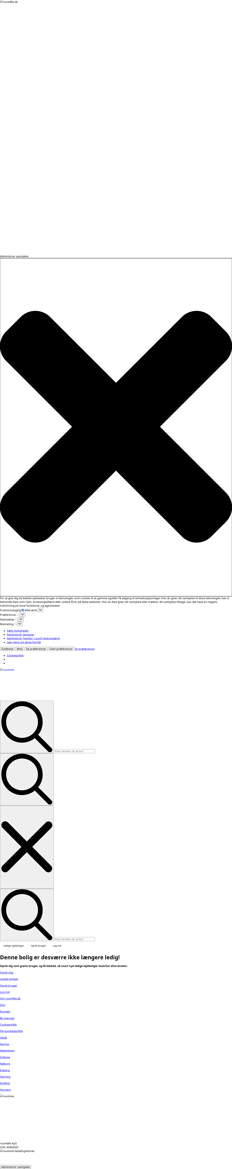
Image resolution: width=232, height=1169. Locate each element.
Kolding (5, 1083)
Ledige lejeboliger (13, 945)
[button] (116, 427)
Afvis (20, 649)
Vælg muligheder (18, 631)
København (7, 1050)
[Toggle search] (27, 779)
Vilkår (3, 1038)
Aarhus (4, 1044)
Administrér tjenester (20, 634)
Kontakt (5, 1011)
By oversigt (7, 1018)
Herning (5, 1077)
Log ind (57, 945)
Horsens (5, 1090)
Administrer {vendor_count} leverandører (33, 638)
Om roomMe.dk (10, 998)
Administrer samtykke (15, 1167)
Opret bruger (38, 945)
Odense (5, 1057)
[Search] (27, 727)
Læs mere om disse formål (24, 642)
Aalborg (5, 1064)
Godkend (7, 649)
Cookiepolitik (15, 655)
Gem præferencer (61, 649)
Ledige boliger (9, 979)
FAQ (2, 1005)
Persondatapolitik (11, 1031)
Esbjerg (5, 1070)
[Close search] (27, 847)
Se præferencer (36, 649)
